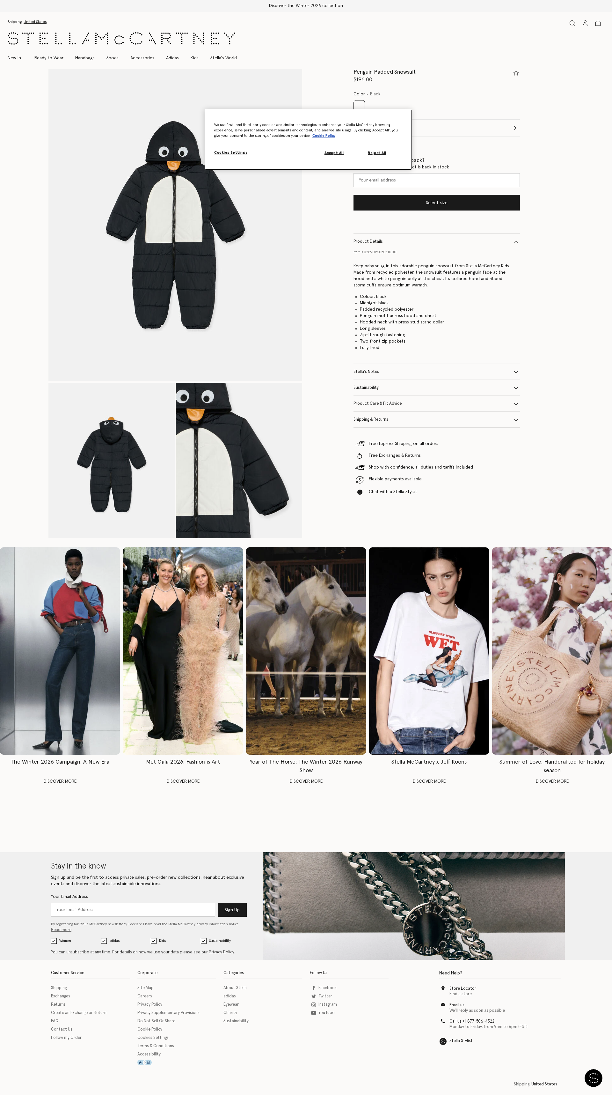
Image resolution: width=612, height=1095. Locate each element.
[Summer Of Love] (552, 650)
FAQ (55, 1021)
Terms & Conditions (155, 1046)
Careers (144, 996)
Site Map (145, 988)
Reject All (377, 153)
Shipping (59, 988)
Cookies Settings (153, 1038)
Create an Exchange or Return (78, 1013)
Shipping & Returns (370, 420)
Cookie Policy (149, 1029)
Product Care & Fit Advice (377, 404)
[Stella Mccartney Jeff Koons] (429, 650)
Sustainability (366, 388)
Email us (456, 1005)
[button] (175, 225)
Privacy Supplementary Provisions (168, 1013)
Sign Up (232, 910)
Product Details (368, 242)
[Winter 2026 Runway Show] (306, 650)
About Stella (235, 988)
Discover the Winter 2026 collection (306, 6)
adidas (114, 941)
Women (65, 941)
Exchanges (60, 996)
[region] (308, 139)
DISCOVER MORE (60, 781)
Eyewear (231, 1005)
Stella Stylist (461, 1041)
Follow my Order (66, 1038)
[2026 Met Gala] (183, 650)
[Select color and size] (516, 73)
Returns (58, 1005)
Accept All (334, 153)
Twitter (325, 996)
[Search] (572, 23)
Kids (162, 941)
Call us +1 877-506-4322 (471, 1021)
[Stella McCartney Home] (121, 38)
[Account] (585, 23)
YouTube (326, 1013)
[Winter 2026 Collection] (60, 650)
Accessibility (149, 1054)
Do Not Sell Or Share (156, 1021)
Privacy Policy (221, 952)
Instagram (327, 1005)
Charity (230, 1013)
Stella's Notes (366, 372)
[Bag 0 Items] (598, 23)
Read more (61, 930)
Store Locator (462, 989)
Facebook (327, 988)
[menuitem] (18, 58)
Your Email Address (69, 896)
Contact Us (61, 1029)
